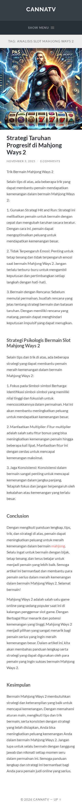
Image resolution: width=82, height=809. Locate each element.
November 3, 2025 (21, 161)
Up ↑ (58, 799)
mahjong (58, 546)
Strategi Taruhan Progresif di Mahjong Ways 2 (34, 145)
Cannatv (41, 9)
